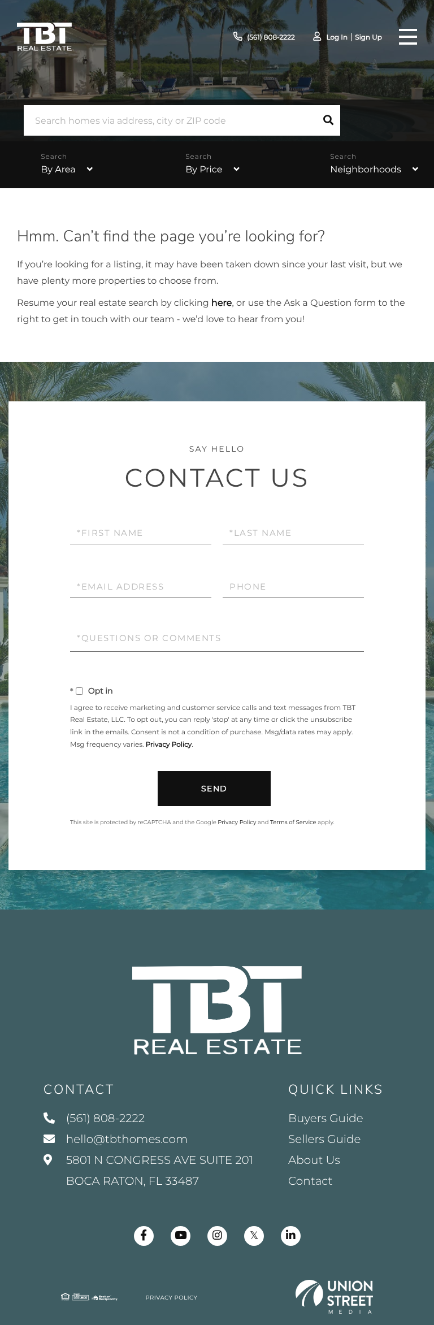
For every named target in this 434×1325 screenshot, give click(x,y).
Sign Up (368, 37)
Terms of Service (293, 822)
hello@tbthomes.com (127, 1139)
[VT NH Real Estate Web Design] (335, 1297)
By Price (203, 169)
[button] (328, 120)
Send (214, 788)
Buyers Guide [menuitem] (325, 1118)
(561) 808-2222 (270, 37)
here (221, 303)
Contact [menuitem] (310, 1181)
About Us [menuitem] (314, 1160)
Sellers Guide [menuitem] (324, 1139)
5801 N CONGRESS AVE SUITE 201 (158, 1171)
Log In (337, 37)
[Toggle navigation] (408, 36)
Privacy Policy (169, 745)
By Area (58, 169)
